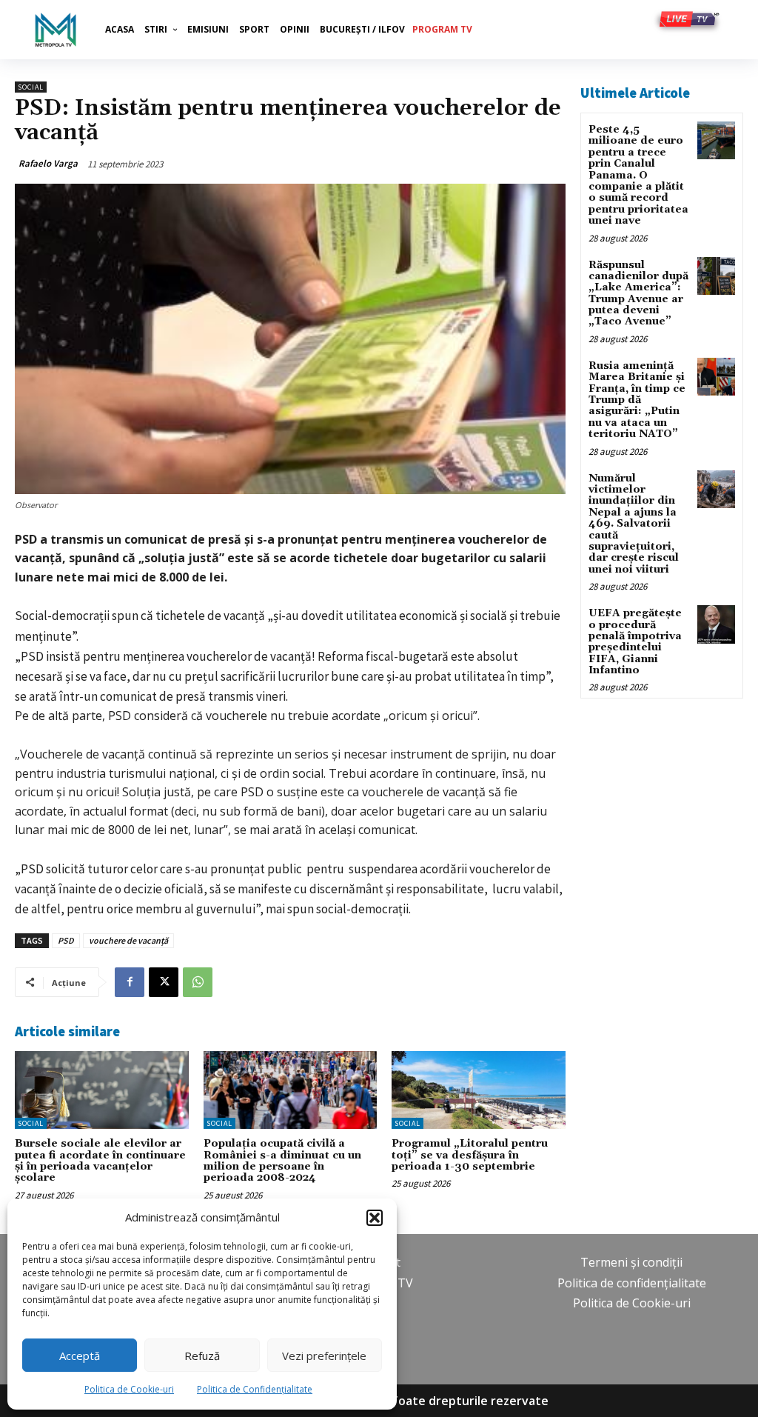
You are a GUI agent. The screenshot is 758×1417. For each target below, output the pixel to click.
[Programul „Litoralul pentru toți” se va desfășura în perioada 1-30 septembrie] (479, 1090)
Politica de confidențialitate (631, 1283)
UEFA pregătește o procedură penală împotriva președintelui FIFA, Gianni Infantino (635, 642)
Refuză (202, 1355)
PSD (66, 940)
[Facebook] (129, 982)
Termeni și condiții (631, 1262)
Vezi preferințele (324, 1355)
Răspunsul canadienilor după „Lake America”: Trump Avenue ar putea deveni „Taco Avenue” (638, 294)
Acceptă (79, 1355)
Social (31, 87)
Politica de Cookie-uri (129, 1389)
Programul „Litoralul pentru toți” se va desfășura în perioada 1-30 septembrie (470, 1155)
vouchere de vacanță (128, 940)
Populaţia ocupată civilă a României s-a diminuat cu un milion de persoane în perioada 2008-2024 (282, 1160)
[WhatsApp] (197, 982)
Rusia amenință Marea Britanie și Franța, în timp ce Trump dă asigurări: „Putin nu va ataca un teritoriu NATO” (636, 400)
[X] (163, 982)
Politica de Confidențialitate (254, 1389)
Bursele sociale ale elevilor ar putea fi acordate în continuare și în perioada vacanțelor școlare (100, 1160)
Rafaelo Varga (48, 163)
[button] (374, 1217)
